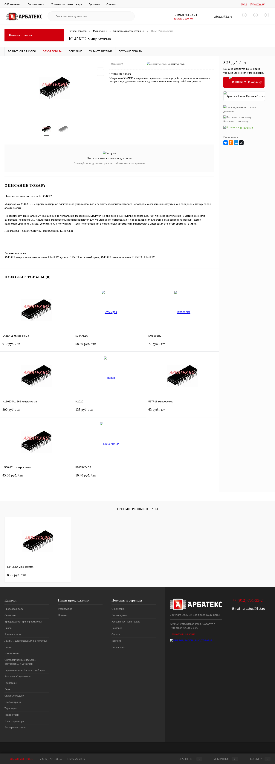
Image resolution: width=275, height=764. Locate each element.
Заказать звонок (183, 18)
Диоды (8, 628)
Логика (8, 647)
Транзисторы (11, 714)
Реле (7, 689)
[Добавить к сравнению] (100, 72)
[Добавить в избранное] (100, 64)
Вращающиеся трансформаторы (23, 621)
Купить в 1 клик (255, 96)
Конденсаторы (12, 634)
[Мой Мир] (236, 142)
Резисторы (10, 683)
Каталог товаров (21, 35)
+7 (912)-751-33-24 (50, 758)
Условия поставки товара (66, 4)
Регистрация (257, 3)
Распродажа (65, 608)
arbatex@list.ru (253, 608)
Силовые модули (14, 695)
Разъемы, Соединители (17, 676)
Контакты (116, 640)
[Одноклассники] (231, 142)
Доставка (94, 4)
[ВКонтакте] (225, 142)
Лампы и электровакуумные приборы (25, 640)
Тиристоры (10, 708)
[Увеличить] (55, 88)
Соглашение (118, 647)
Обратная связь (21, 758)
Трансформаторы (14, 721)
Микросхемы (11, 653)
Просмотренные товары (137, 509)
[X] (241, 142)
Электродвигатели (14, 727)
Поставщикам (36, 4)
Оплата (111, 4)
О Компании (12, 4)
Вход (244, 3)
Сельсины (10, 615)
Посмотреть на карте (182, 633)
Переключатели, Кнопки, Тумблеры (24, 670)
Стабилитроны (12, 702)
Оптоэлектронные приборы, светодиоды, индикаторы (20, 661)
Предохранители (13, 608)
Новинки (62, 615)
